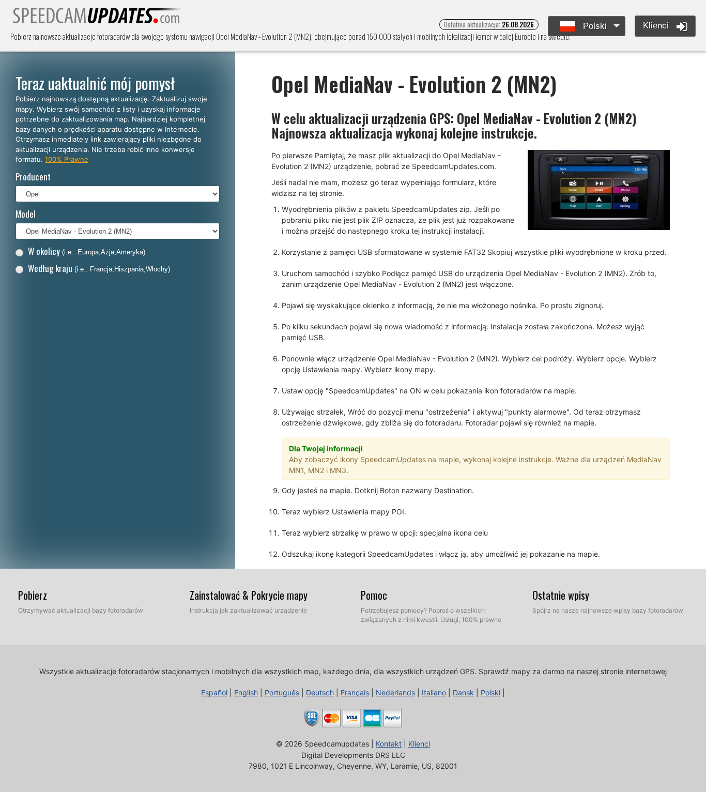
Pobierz (32, 595)
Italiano (434, 692)
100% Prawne (66, 159)
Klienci (657, 26)
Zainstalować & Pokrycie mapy (249, 595)
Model (26, 213)
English (246, 692)
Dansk (463, 692)
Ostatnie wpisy (560, 595)
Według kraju (99, 268)
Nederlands (395, 692)
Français (355, 692)
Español (214, 692)
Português (282, 692)
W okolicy (86, 251)
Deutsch (320, 692)
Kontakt (389, 743)
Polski (593, 26)
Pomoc (374, 595)
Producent (33, 176)
